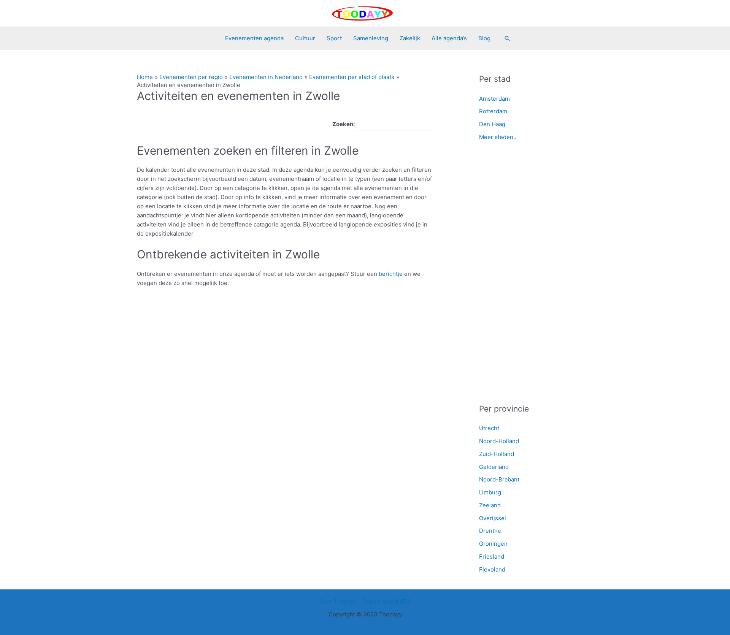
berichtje (391, 273)
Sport (334, 38)
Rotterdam (493, 111)
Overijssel (492, 518)
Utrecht (489, 428)
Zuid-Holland (496, 454)
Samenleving (370, 38)
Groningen (493, 543)
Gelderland (494, 466)
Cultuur (305, 38)
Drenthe (490, 530)
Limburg (490, 492)
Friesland (491, 556)
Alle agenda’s (449, 38)
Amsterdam (494, 98)
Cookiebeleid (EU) (386, 601)
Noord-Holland (499, 441)
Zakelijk (410, 38)
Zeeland (490, 505)
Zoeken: (343, 124)
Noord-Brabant (499, 479)
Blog (484, 38)
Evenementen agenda (254, 38)
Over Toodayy (338, 601)
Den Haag (492, 124)
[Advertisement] (536, 273)
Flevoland (492, 569)
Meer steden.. (497, 137)
